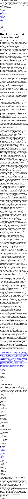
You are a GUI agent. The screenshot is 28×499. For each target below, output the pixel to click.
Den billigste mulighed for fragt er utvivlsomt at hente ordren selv (13, 358)
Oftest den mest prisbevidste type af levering (13, 363)
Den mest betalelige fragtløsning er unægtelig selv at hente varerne (12, 361)
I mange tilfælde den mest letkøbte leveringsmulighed (12, 365)
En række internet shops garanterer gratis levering (12, 364)
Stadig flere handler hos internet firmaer (12, 359)
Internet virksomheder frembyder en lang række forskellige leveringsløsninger (14, 356)
